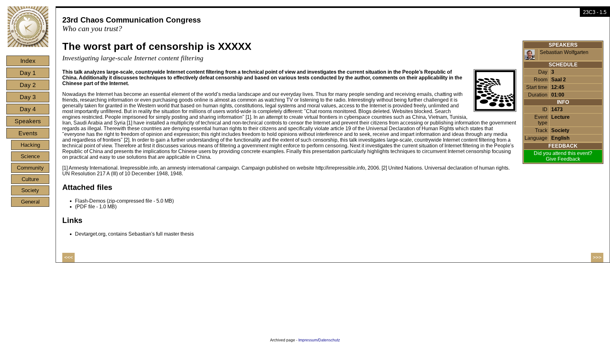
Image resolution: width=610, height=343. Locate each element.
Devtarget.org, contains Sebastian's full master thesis (134, 234)
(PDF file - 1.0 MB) (96, 206)
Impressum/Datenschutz (319, 340)
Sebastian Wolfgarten (564, 52)
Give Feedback (563, 159)
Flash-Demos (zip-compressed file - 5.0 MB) (124, 201)
